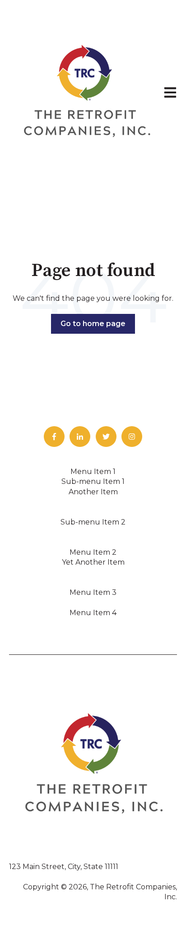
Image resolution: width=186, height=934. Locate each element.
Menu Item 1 (93, 471)
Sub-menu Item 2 (93, 522)
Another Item (93, 492)
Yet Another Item (93, 562)
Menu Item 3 (93, 592)
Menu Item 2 (93, 552)
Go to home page (93, 323)
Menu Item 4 (93, 612)
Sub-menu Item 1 (93, 481)
